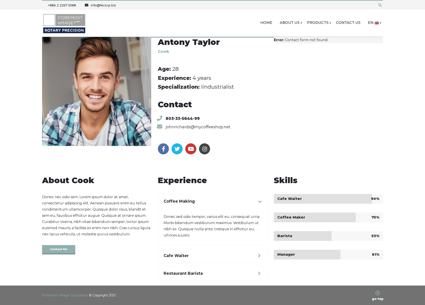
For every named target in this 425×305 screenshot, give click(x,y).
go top (377, 299)
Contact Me (59, 249)
